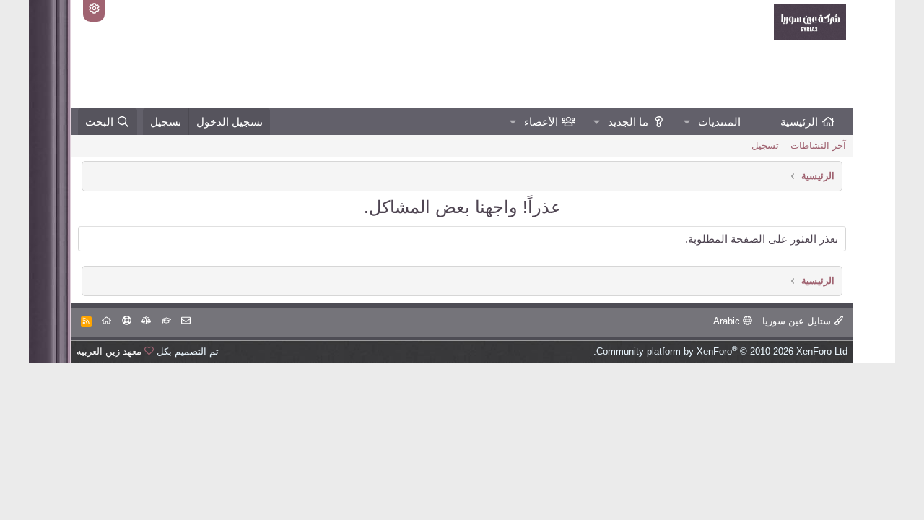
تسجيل (765, 145)
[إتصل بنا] (185, 321)
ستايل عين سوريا (798, 321)
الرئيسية (799, 122)
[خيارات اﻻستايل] (94, 11)
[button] (687, 121)
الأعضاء (541, 122)
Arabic (728, 321)
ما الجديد (628, 122)
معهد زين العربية (109, 351)
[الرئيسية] (106, 321)
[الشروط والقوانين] (166, 321)
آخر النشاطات (818, 145)
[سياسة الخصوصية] (146, 321)
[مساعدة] (126, 321)
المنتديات (719, 122)
